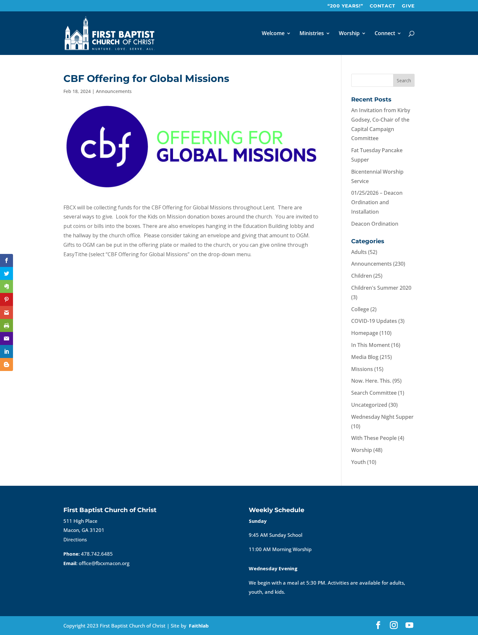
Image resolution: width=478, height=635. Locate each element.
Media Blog (364, 357)
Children (361, 275)
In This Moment (370, 345)
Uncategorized (369, 404)
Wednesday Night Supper (382, 416)
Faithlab (199, 625)
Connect (385, 34)
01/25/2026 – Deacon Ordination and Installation (377, 202)
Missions (362, 369)
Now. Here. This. (371, 380)
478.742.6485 (97, 553)
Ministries (311, 34)
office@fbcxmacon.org (104, 563)
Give (408, 6)
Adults (359, 252)
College (360, 309)
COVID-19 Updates (374, 320)
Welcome (273, 34)
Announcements (114, 91)
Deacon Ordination (374, 223)
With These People (374, 438)
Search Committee (374, 392)
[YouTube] (409, 625)
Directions (75, 539)
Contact (382, 6)
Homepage (364, 333)
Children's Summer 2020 (381, 287)
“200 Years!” (345, 6)
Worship (349, 34)
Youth (358, 462)
